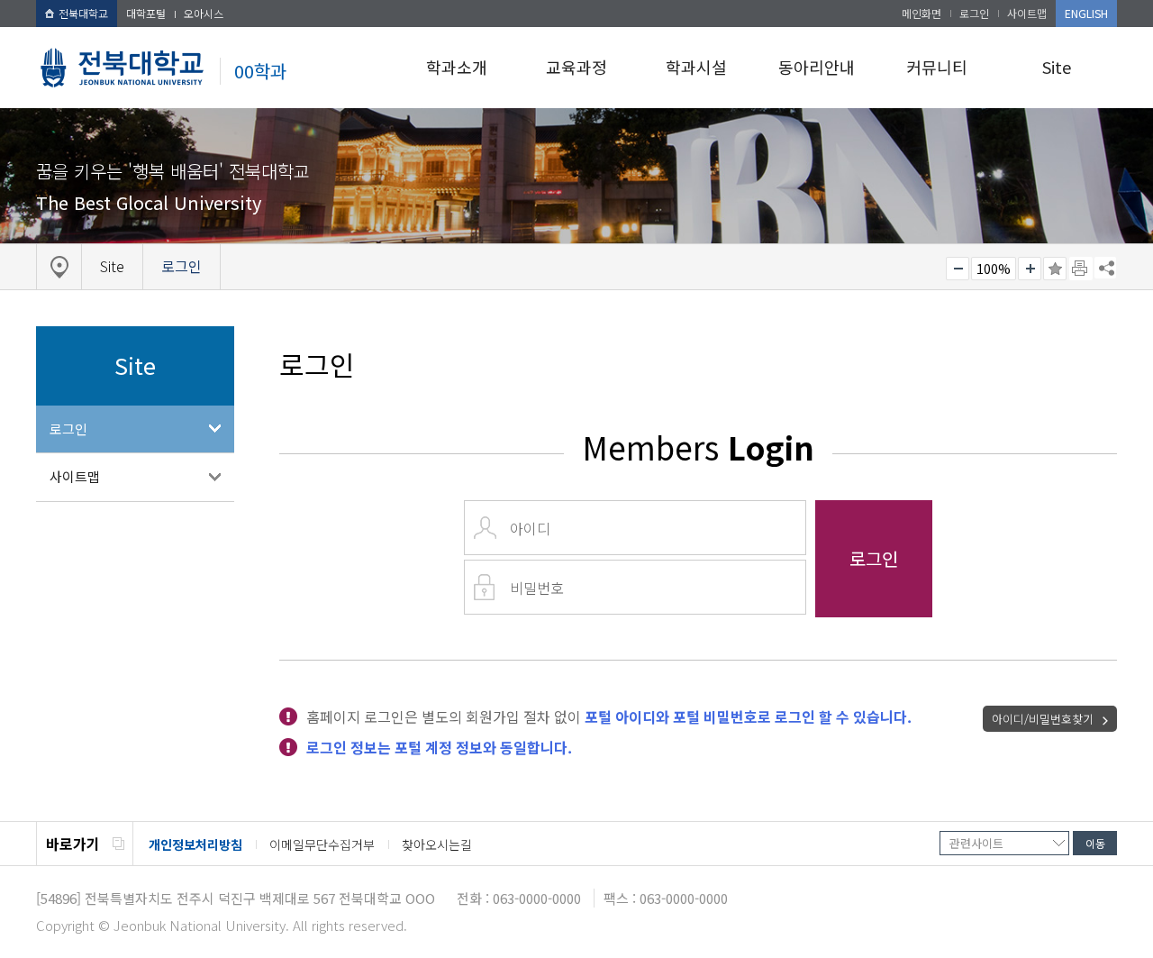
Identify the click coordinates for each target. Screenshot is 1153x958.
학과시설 (696, 66)
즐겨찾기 (1055, 268)
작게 (957, 268)
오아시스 (203, 13)
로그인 (974, 13)
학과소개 (456, 66)
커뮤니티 (936, 66)
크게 (1029, 268)
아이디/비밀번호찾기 (1043, 718)
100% (993, 269)
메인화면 (921, 13)
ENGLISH (1086, 13)
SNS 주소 (1105, 267)
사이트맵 (1027, 13)
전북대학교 (83, 13)
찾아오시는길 (437, 844)
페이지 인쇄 (1081, 268)
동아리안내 (816, 66)
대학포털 (146, 13)
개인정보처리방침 (195, 844)
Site (1056, 66)
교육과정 (576, 66)
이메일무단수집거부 (322, 844)
